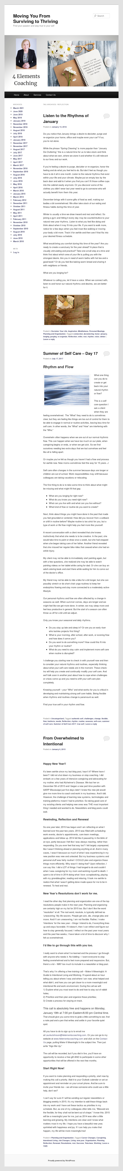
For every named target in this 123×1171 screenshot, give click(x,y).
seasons (89, 721)
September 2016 (20, 171)
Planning (100, 1140)
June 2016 (17, 181)
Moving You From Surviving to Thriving (35, 18)
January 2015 (19, 193)
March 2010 (18, 241)
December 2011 (20, 203)
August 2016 (19, 174)
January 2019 (19, 120)
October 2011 (19, 206)
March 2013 (18, 196)
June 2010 (17, 238)
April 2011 (17, 215)
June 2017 (17, 155)
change (97, 718)
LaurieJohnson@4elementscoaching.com (66, 1035)
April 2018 (17, 136)
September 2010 (20, 228)
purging (53, 336)
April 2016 (17, 187)
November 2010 (20, 222)
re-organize (62, 336)
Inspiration (72, 331)
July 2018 (17, 133)
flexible (105, 718)
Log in (16, 252)
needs (58, 721)
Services (37, 94)
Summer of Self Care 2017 (65, 724)
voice (97, 336)
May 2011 (17, 212)
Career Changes (88, 1137)
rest (85, 336)
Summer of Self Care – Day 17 (70, 353)
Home (16, 94)
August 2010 (19, 231)
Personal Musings (97, 331)
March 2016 (18, 190)
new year (80, 1140)
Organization (90, 1140)
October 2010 (19, 225)
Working (97, 1143)
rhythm (91, 336)
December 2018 (20, 123)
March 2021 (18, 108)
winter (102, 336)
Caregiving (101, 1137)
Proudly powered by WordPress (61, 1160)
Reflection (72, 336)
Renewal (56, 1143)
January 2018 (19, 139)
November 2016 (20, 168)
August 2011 (19, 209)
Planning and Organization (54, 333)
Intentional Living (50, 1140)
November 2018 (20, 127)
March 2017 (18, 165)
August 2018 (19, 130)
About (26, 94)
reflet (80, 336)
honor (97, 333)
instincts (51, 721)
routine (82, 721)
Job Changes (64, 1140)
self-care (97, 721)
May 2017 (17, 158)
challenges (88, 718)
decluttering (89, 333)
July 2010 (17, 234)
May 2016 (17, 184)
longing (46, 336)
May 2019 (17, 117)
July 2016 (17, 177)
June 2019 (17, 114)
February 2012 (19, 200)
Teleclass (89, 1143)
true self (80, 724)
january (104, 333)
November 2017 (20, 146)
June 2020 (17, 111)
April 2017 (17, 162)
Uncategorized (57, 718)
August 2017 (19, 149)
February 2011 (19, 219)
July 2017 (17, 152)
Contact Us (51, 94)
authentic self (77, 718)
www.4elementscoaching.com (68, 1038)
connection (78, 333)
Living (73, 1140)
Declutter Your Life (59, 331)
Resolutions (66, 1143)
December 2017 (20, 143)
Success (80, 1143)
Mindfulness (83, 331)
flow (45, 721)
